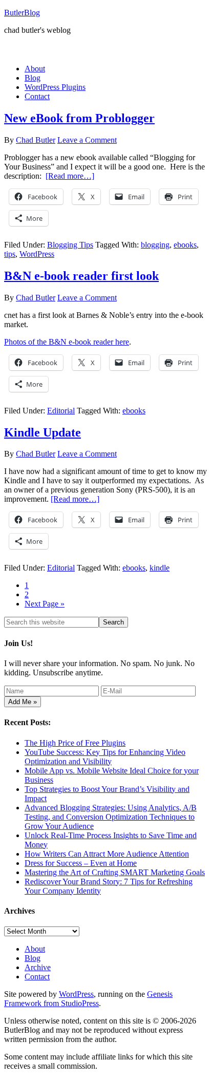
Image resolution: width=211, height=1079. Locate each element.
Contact (37, 976)
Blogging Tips (70, 244)
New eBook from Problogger (79, 118)
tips (9, 254)
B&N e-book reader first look (81, 275)
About (35, 948)
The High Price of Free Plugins (75, 743)
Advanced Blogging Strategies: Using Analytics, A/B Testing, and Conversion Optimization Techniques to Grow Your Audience (111, 816)
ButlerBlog (22, 12)
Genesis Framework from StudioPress (88, 999)
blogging (155, 244)
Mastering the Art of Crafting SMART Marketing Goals (115, 872)
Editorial (61, 410)
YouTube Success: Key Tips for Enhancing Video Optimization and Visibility (105, 757)
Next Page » (45, 603)
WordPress (36, 254)
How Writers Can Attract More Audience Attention (107, 853)
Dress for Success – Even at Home (81, 863)
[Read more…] (70, 176)
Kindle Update (42, 432)
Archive (38, 967)
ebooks (185, 244)
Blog (32, 958)
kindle (160, 567)
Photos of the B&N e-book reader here (66, 341)
